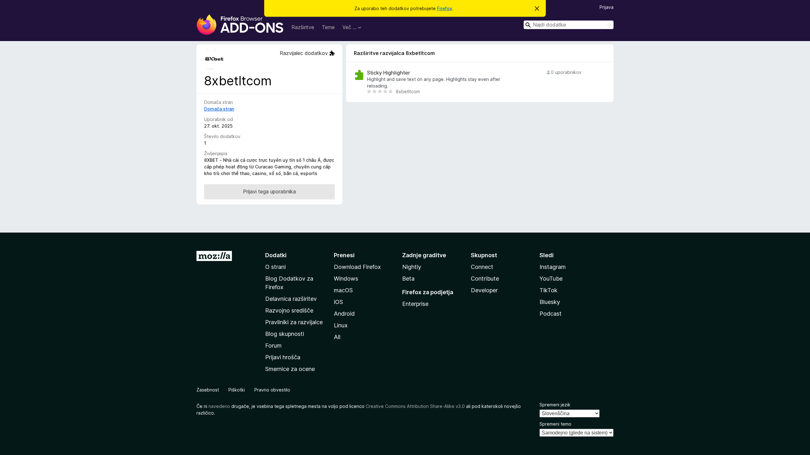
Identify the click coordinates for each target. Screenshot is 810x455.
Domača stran (219, 109)
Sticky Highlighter (388, 73)
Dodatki (276, 255)
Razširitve (302, 27)
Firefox (444, 8)
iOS (338, 302)
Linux (341, 325)
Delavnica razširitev (291, 298)
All (337, 337)
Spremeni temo (555, 424)
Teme (328, 27)
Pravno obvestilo (272, 389)
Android (344, 313)
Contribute (485, 278)
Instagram (552, 267)
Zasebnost (207, 389)
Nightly (411, 267)
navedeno (219, 406)
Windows (346, 278)
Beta (408, 278)
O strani (275, 267)
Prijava (607, 7)
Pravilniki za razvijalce (294, 322)
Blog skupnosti (284, 334)
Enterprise (415, 303)
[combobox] (569, 25)
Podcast (550, 313)
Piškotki (236, 389)
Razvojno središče (289, 310)
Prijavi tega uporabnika (269, 191)
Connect (482, 267)
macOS (343, 290)
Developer (484, 290)
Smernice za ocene (290, 369)
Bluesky (549, 302)
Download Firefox (357, 267)
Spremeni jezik (554, 404)
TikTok (548, 290)
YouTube (551, 278)
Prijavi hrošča (282, 357)
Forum (273, 345)
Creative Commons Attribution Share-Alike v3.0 (415, 406)
